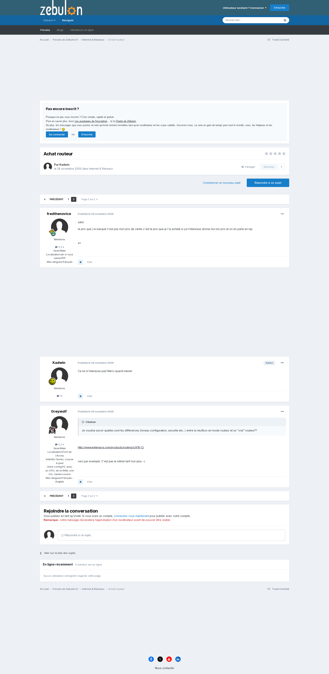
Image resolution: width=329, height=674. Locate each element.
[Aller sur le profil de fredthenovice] (59, 227)
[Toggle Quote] (83, 421)
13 (60, 395)
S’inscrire (279, 7)
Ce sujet (271, 20)
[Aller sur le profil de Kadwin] (48, 167)
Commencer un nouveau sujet (221, 182)
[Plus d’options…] (282, 214)
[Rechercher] (285, 20)
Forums (45, 29)
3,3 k (60, 246)
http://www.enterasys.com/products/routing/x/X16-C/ (111, 447)
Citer (90, 262)
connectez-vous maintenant (131, 515)
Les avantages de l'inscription (91, 121)
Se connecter (57, 134)
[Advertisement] (109, 74)
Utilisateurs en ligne (82, 29)
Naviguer (67, 20)
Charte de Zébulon (126, 121)
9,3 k (60, 444)
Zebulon (48, 20)
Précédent (57, 199)
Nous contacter (164, 668)
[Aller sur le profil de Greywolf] (59, 424)
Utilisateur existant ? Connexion (244, 7)
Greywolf (59, 411)
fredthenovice (59, 214)
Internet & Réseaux (101, 168)
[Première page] (44, 199)
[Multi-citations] (80, 262)
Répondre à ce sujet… (78, 535)
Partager (249, 166)
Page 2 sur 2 (88, 199)
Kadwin (64, 164)
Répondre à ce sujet (268, 182)
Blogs (60, 29)
